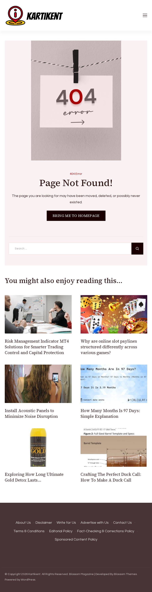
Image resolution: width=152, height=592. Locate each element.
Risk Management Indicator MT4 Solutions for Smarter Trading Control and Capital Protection (37, 347)
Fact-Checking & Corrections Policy (105, 531)
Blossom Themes (125, 574)
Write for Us (66, 523)
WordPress (28, 579)
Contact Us (122, 523)
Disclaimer (43, 523)
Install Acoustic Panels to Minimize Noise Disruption (31, 413)
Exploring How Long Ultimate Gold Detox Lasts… (34, 477)
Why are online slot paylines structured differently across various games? (109, 347)
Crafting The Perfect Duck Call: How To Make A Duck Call (111, 477)
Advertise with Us (95, 523)
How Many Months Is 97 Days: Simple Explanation (110, 413)
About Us (23, 523)
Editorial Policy (60, 531)
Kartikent (34, 574)
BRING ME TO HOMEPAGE (76, 215)
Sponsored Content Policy (76, 539)
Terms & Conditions (29, 531)
